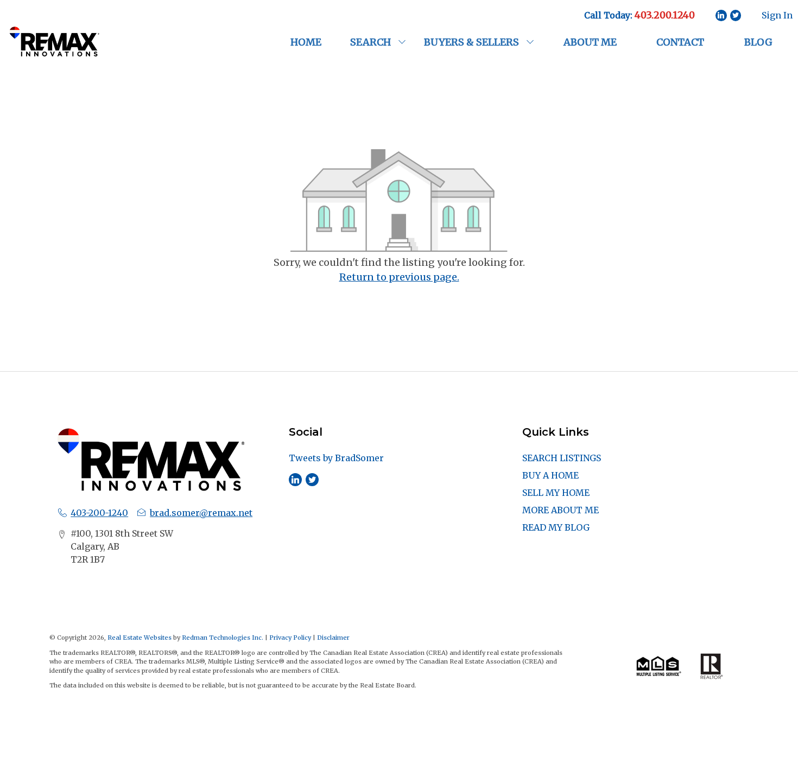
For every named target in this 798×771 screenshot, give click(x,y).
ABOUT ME (590, 42)
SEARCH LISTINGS (561, 458)
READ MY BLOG (556, 527)
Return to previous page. (399, 277)
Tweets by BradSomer (336, 458)
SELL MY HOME (556, 492)
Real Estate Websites (140, 637)
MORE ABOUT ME (560, 510)
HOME (305, 42)
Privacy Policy (290, 637)
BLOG (758, 42)
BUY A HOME (550, 475)
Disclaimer (333, 637)
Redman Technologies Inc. (223, 637)
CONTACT (680, 42)
